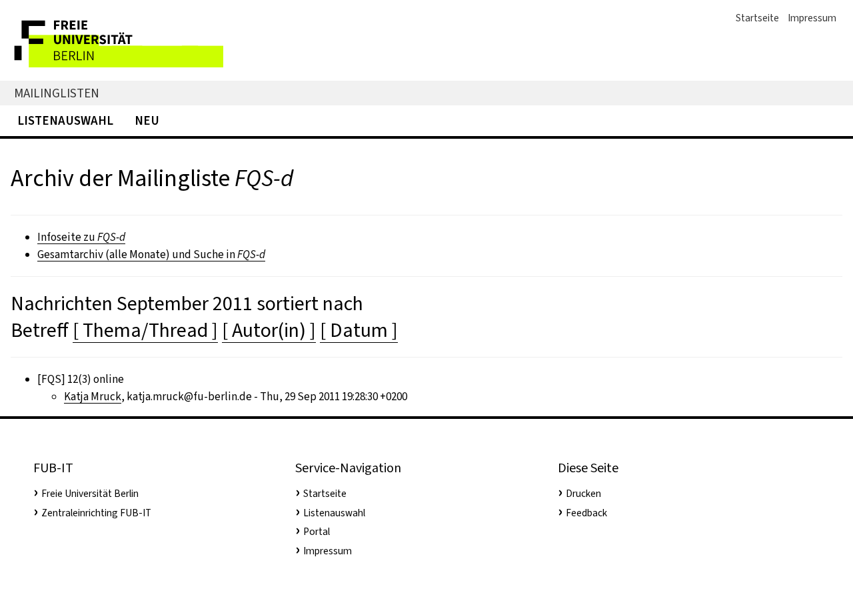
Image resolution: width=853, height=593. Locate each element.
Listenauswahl (65, 120)
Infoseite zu (81, 237)
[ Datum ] (359, 330)
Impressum (812, 18)
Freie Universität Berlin (90, 493)
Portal (316, 531)
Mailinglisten (56, 93)
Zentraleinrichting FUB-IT (96, 513)
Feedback (586, 513)
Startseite (757, 18)
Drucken (583, 493)
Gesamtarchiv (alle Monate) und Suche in (151, 254)
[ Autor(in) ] (269, 330)
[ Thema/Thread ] (145, 330)
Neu (147, 120)
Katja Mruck (92, 396)
